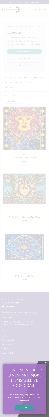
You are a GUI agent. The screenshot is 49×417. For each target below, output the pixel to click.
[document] (24, 208)
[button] (46, 363)
